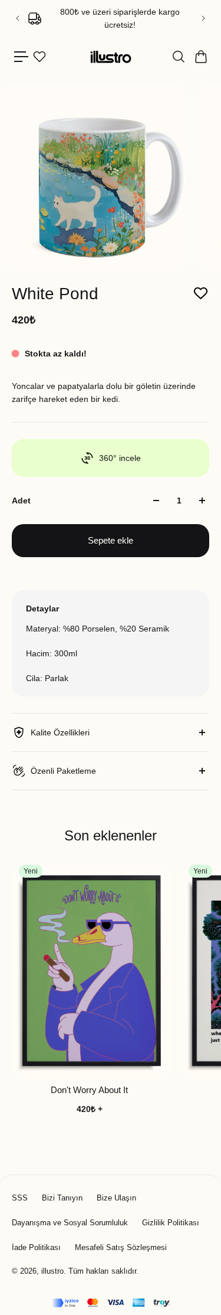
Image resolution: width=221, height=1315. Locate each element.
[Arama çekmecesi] (178, 57)
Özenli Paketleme (63, 771)
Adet (21, 500)
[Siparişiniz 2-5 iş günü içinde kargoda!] (111, 18)
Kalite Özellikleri (60, 732)
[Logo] (110, 57)
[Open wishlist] (39, 56)
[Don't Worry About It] (92, 971)
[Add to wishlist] (200, 293)
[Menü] (21, 57)
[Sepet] (200, 57)
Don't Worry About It (89, 1090)
